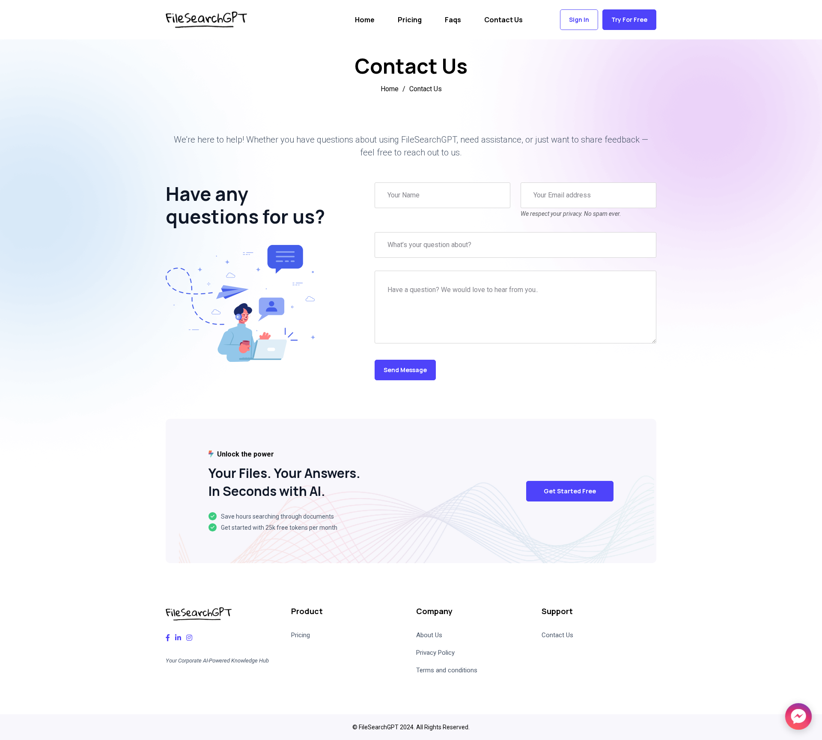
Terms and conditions (446, 670)
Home (365, 19)
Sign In (579, 19)
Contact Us (557, 635)
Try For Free (629, 19)
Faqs (453, 19)
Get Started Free (570, 491)
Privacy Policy (435, 652)
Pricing (410, 19)
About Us (429, 635)
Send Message (405, 370)
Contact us (503, 19)
